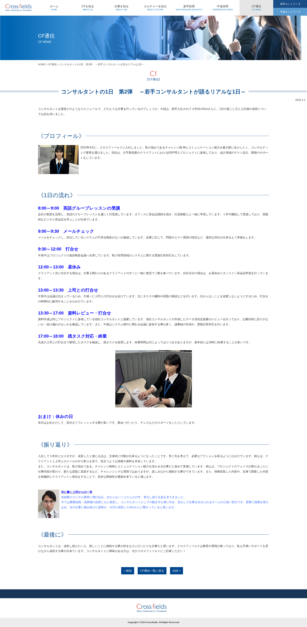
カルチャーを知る (155, 8)
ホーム (54, 8)
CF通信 (256, 8)
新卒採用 (189, 8)
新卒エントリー (289, 3)
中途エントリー (289, 11)
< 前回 (128, 570)
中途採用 (223, 8)
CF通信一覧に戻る (152, 570)
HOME (41, 64)
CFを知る (88, 8)
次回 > (177, 570)
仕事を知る (121, 8)
